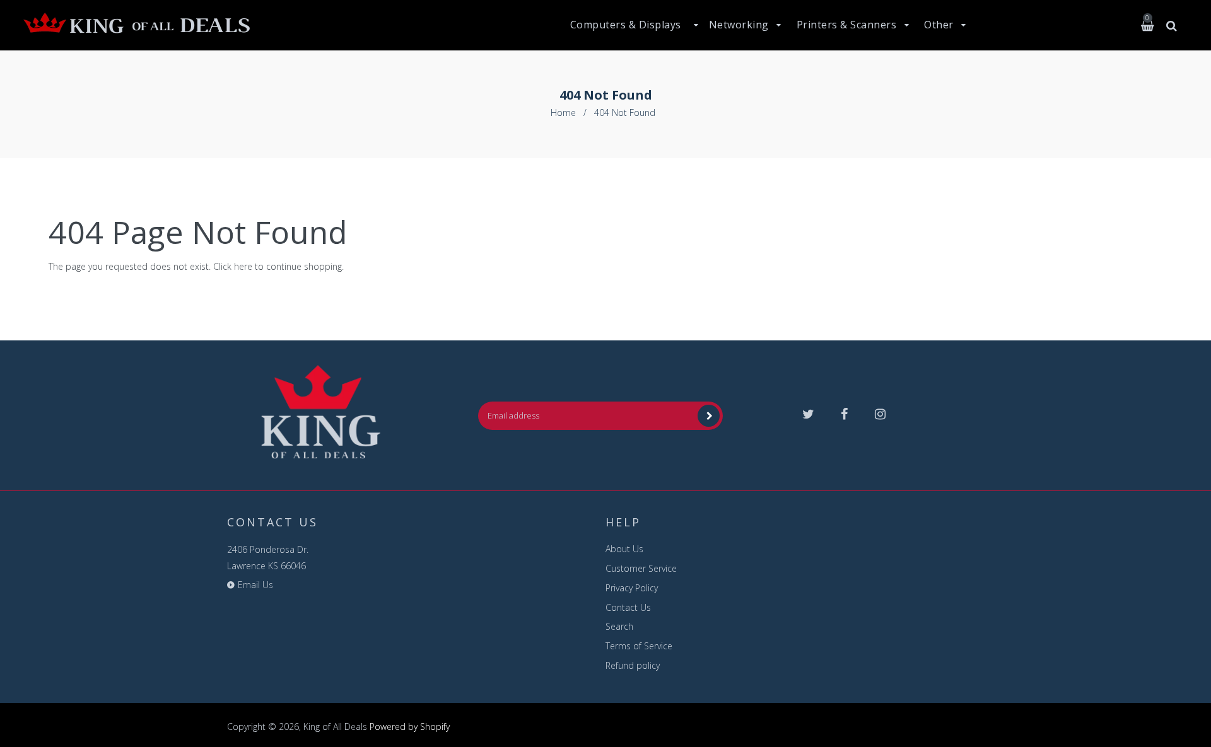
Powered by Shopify (410, 727)
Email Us (255, 585)
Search (619, 626)
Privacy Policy (632, 588)
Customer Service (641, 568)
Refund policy (633, 665)
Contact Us (628, 607)
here (243, 266)
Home (563, 113)
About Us (624, 549)
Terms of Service (639, 646)
